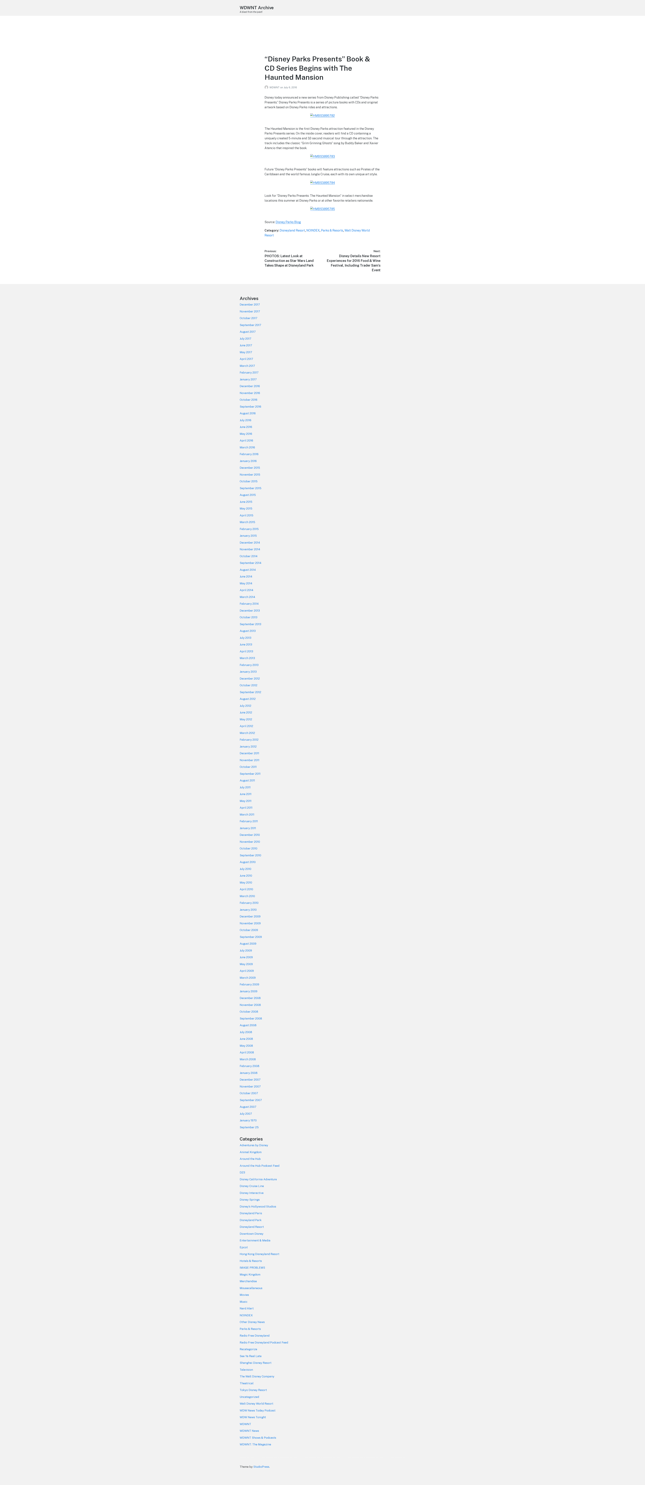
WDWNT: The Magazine (255, 1444)
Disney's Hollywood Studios (258, 1206)
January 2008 (248, 1073)
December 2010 (250, 835)
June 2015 (246, 501)
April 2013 (246, 651)
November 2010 (250, 841)
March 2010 (247, 896)
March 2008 (248, 1059)
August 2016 (248, 413)
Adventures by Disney (254, 1145)
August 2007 (248, 1106)
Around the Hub (250, 1159)
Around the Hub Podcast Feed (259, 1165)
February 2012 (249, 739)
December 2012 (250, 678)
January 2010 (248, 909)
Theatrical (246, 1383)
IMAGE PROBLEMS (252, 1267)
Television (246, 1369)
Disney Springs (250, 1199)
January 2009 (248, 991)
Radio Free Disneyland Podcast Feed (264, 1342)
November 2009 (250, 923)
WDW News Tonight (253, 1417)
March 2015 (247, 522)
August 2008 (248, 1025)
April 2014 (246, 590)
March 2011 (247, 814)
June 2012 (246, 712)
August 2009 (248, 943)
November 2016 (250, 393)
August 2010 (248, 862)
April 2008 (247, 1052)
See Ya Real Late (251, 1356)
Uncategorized (249, 1397)
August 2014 (248, 569)
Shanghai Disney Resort (255, 1362)
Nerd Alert (247, 1308)
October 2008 (249, 1011)
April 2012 (246, 726)
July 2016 (245, 420)
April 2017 (246, 359)
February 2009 (249, 984)
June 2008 (246, 1038)
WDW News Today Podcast (257, 1410)
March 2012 (247, 733)
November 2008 (250, 1005)
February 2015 (249, 529)
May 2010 (246, 882)
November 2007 (250, 1086)
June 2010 (246, 875)
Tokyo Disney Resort (253, 1390)
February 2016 (249, 454)
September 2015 (250, 488)
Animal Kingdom (251, 1152)
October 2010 (248, 848)
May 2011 (245, 801)
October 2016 (248, 399)
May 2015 (246, 508)
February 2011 (249, 821)
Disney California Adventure (258, 1179)
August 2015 (248, 495)
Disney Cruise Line (252, 1186)
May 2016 (246, 433)
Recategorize (248, 1349)
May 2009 (246, 964)
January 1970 (248, 1120)
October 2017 (248, 318)
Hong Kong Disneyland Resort (259, 1254)
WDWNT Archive (257, 7)
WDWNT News (249, 1430)
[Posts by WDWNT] (267, 87)
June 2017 (246, 345)
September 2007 (251, 1100)
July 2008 (246, 1032)
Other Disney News (252, 1322)
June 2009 (246, 957)
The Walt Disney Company (257, 1376)
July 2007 (246, 1113)
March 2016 (247, 447)
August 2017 (248, 331)
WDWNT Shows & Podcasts (258, 1437)
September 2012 (250, 692)
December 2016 (250, 386)
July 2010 (245, 869)
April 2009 (247, 970)
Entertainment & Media (255, 1240)
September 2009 (251, 937)
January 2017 (248, 379)
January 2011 (248, 828)
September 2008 (251, 1018)
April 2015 (246, 515)
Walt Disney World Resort (256, 1403)
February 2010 (249, 902)
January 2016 (248, 461)
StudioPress (261, 1466)
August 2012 (248, 699)
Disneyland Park (251, 1220)
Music (243, 1301)
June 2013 (246, 644)
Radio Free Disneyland (254, 1335)
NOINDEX (313, 230)
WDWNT (274, 87)
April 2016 (246, 440)
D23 (242, 1172)
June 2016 (246, 427)
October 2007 (249, 1093)
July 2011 (245, 787)
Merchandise (248, 1281)
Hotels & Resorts (251, 1261)
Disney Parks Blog (288, 222)
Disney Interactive (252, 1193)
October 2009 (249, 930)
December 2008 (250, 998)
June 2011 (245, 794)
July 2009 (246, 950)
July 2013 (245, 637)
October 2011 (248, 767)
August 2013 (248, 631)
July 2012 (245, 705)
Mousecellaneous (251, 1288)
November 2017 (250, 311)
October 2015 (248, 481)
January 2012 (248, 746)
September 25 (249, 1127)
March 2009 (248, 977)
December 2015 (250, 467)
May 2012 (246, 719)
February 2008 (249, 1066)
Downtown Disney (251, 1233)
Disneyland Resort (292, 230)
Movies (244, 1294)
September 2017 (250, 325)
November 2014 (250, 549)
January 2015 (248, 535)
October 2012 (248, 685)
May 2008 (246, 1045)
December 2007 (250, 1079)
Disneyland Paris (251, 1213)
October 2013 (248, 617)
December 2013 (250, 610)
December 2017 (250, 304)
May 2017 (246, 352)
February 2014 (249, 603)
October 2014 (248, 556)
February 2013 (249, 665)
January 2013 (248, 671)
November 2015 (250, 474)
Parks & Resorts (332, 230)
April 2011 (246, 807)
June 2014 (246, 576)
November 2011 (249, 760)
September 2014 (250, 563)
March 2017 (247, 365)
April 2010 (246, 889)
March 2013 (247, 658)
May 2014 (246, 583)
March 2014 (247, 597)
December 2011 (249, 753)
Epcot (244, 1247)
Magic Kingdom (250, 1274)
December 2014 (250, 542)
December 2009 (250, 916)
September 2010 (250, 855)
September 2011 (250, 773)
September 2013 (250, 624)
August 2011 (247, 780)
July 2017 (245, 338)
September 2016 (250, 406)
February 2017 (249, 372)
